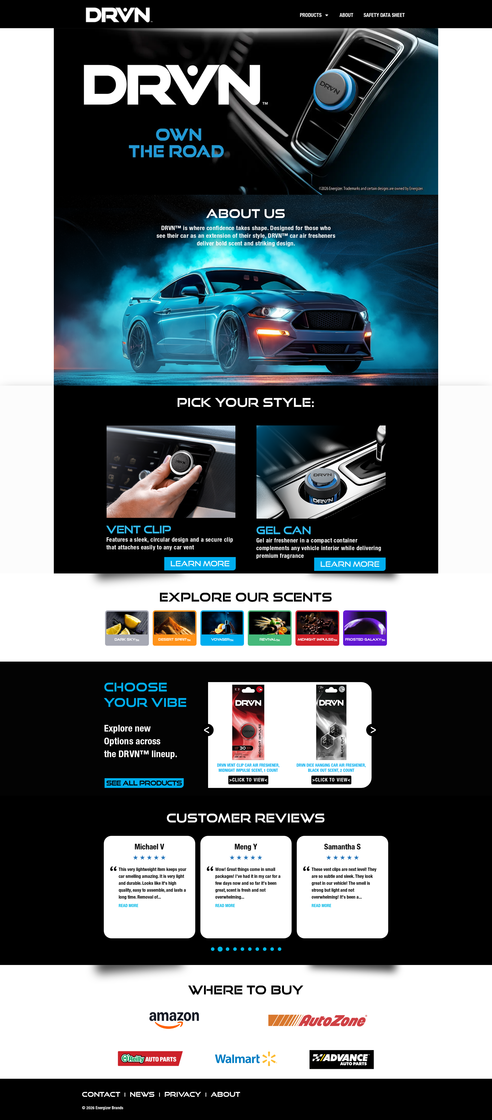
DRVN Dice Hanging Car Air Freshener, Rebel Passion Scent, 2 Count (331, 768)
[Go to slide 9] (272, 949)
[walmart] (246, 1059)
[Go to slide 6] (250, 949)
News (142, 1094)
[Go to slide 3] (227, 949)
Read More (128, 905)
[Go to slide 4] (235, 949)
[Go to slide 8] (264, 949)
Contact (101, 1094)
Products (311, 15)
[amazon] (174, 1020)
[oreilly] (150, 1059)
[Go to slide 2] (220, 949)
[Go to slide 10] (279, 949)
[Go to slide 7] (257, 949)
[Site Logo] (119, 15)
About (346, 15)
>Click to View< (248, 780)
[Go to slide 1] (212, 949)
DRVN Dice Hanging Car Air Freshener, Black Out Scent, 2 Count (248, 768)
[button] (372, 730)
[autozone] (317, 1020)
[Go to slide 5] (242, 949)
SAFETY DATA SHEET (384, 15)
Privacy (183, 1094)
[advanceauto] (341, 1059)
